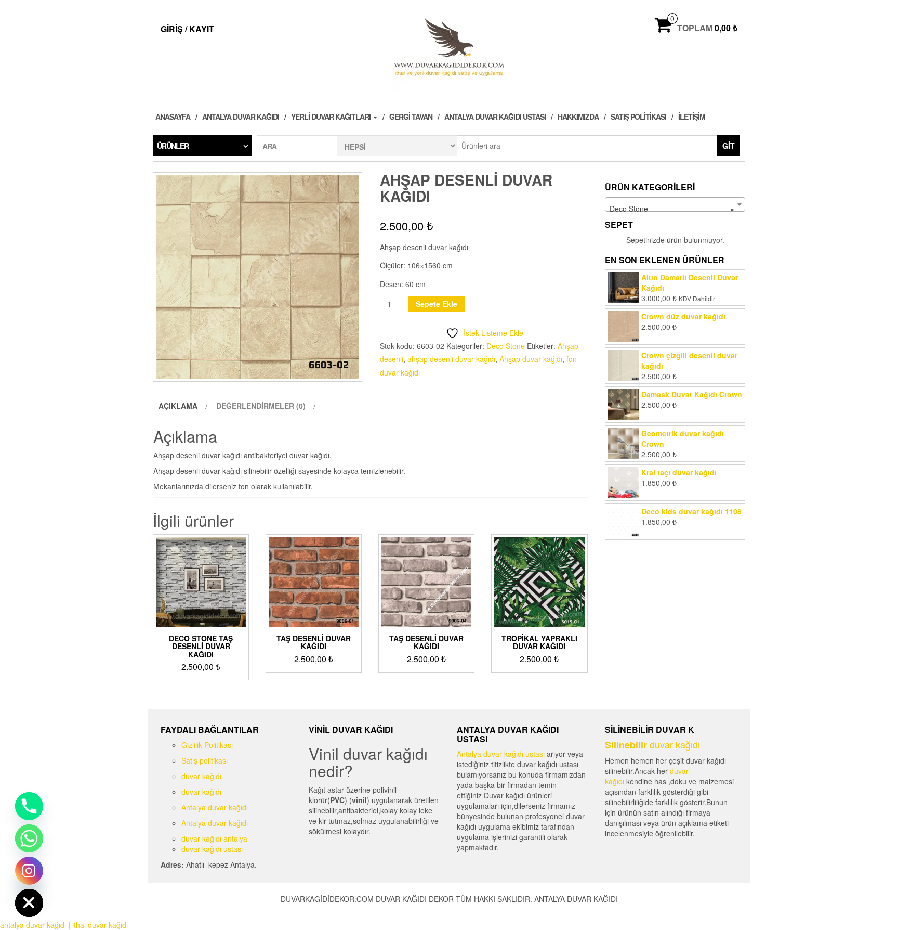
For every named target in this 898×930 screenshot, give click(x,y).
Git (728, 145)
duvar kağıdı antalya (214, 838)
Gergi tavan (410, 116)
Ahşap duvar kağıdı (530, 359)
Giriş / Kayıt (187, 29)
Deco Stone (505, 346)
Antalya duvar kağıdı (240, 116)
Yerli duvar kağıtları (331, 116)
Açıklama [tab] (178, 406)
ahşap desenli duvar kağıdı (451, 359)
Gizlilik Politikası (207, 745)
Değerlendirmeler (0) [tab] (261, 406)
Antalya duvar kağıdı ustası (495, 116)
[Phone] (29, 806)
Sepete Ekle (436, 304)
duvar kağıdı (201, 776)
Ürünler (173, 145)
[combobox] (675, 204)
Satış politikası (638, 116)
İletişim (691, 116)
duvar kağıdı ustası (212, 849)
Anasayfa (172, 116)
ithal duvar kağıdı (100, 925)
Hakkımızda (578, 116)
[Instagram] (29, 871)
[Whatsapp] (29, 838)
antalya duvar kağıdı (33, 925)
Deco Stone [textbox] (672, 208)
